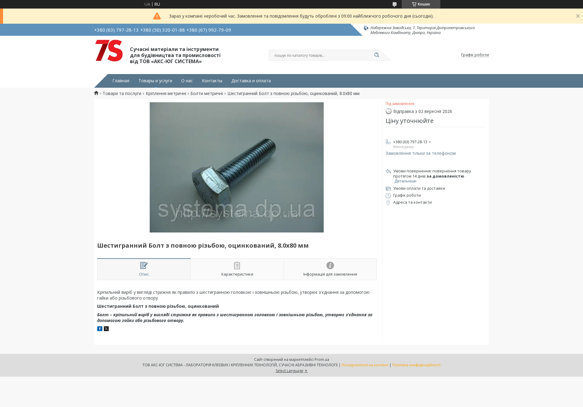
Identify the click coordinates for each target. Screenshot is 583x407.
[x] (106, 329)
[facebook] (99, 329)
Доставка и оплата (251, 81)
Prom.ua (322, 359)
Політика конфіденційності (416, 365)
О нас (187, 81)
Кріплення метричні (166, 93)
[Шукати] (376, 55)
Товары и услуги (155, 81)
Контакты (212, 81)
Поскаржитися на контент (365, 365)
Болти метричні (206, 93)
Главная (120, 81)
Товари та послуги (122, 93)
